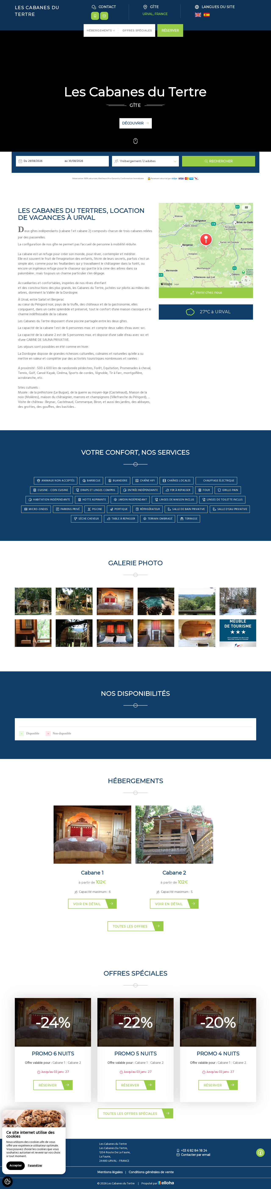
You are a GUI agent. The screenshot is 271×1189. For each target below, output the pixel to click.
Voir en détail (87, 904)
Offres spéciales (137, 30)
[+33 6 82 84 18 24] (95, 16)
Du (25, 161)
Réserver (48, 1085)
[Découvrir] (135, 142)
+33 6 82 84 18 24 (194, 1150)
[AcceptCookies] (7, 1181)
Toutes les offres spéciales (130, 1114)
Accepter (16, 1165)
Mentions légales (110, 1172)
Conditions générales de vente (151, 1172)
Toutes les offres (130, 926)
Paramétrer (35, 1165)
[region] (34, 1142)
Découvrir (133, 123)
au (66, 161)
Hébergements (100, 30)
